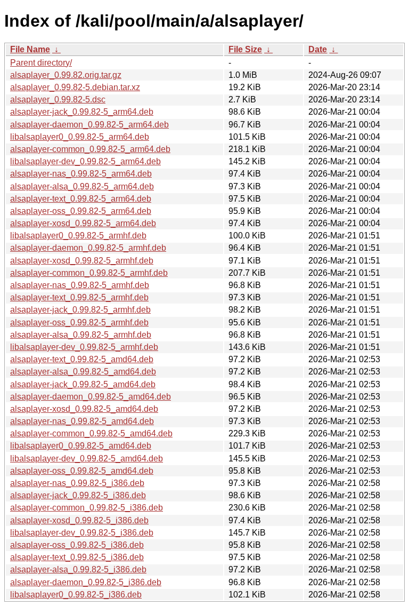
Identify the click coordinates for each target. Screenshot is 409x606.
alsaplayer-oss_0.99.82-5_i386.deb (77, 544)
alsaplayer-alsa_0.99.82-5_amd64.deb (83, 371)
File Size (245, 49)
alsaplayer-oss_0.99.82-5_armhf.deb (79, 322)
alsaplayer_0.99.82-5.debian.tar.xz (75, 87)
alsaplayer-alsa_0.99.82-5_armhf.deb (80, 334)
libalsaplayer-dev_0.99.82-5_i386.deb (81, 532)
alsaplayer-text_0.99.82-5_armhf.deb (79, 297)
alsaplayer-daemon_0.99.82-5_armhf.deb (88, 247)
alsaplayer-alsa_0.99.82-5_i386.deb (78, 569)
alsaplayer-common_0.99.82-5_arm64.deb (90, 149)
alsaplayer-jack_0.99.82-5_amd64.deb (83, 384)
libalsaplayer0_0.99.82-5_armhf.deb (78, 235)
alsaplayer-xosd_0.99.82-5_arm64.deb (83, 223)
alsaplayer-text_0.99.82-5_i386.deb (77, 557)
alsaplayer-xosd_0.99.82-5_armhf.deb (81, 260)
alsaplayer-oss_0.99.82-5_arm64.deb (80, 211)
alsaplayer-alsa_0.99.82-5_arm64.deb (82, 186)
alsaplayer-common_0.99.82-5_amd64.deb (91, 433)
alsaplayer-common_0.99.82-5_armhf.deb (89, 272)
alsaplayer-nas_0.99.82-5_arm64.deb (81, 173)
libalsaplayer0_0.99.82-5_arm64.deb (79, 136)
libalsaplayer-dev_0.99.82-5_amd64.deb (86, 458)
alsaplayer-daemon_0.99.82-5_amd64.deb (90, 396)
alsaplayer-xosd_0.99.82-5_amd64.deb (84, 408)
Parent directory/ (41, 62)
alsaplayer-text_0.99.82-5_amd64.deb (81, 359)
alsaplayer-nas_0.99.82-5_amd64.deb (82, 421)
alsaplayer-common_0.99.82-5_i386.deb (86, 507)
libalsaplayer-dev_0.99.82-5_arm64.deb (85, 161)
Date (317, 49)
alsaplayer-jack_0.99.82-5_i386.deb (78, 495)
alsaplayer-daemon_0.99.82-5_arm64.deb (89, 124)
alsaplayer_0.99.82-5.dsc (57, 99)
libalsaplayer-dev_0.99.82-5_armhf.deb (84, 347)
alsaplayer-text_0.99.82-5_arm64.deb (80, 198)
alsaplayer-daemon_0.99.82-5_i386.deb (85, 582)
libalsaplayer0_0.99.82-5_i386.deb (76, 594)
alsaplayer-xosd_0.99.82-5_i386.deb (79, 520)
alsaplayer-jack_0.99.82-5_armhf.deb (80, 309)
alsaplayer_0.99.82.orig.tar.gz (65, 74)
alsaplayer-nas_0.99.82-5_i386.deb (77, 483)
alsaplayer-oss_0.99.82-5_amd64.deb (81, 470)
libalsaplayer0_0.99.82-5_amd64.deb (80, 445)
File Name (30, 49)
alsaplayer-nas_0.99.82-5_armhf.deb (79, 285)
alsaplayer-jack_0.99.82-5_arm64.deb (81, 111)
